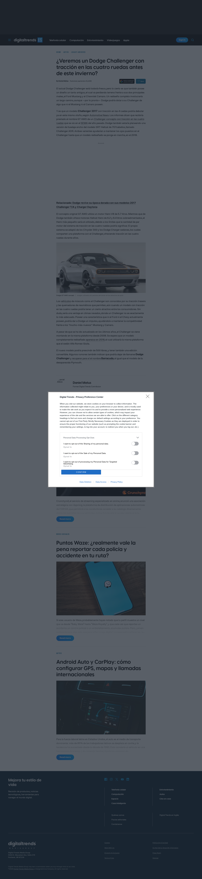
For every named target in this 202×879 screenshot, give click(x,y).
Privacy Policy (117, 482)
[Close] (148, 397)
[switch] (135, 443)
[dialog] (101, 439)
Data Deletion (85, 482)
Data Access (101, 482)
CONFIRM (81, 472)
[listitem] (101, 437)
